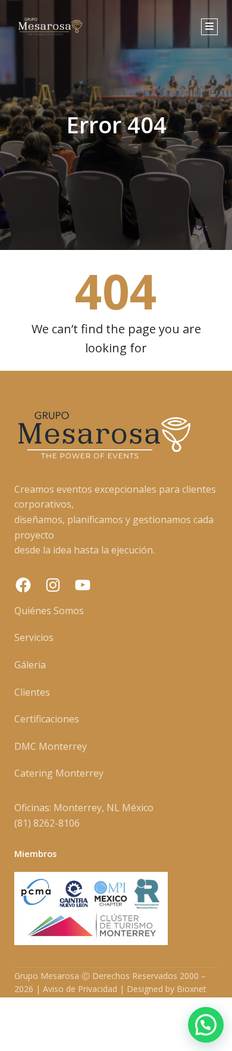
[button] (206, 1025)
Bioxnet (191, 988)
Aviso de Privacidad (80, 988)
